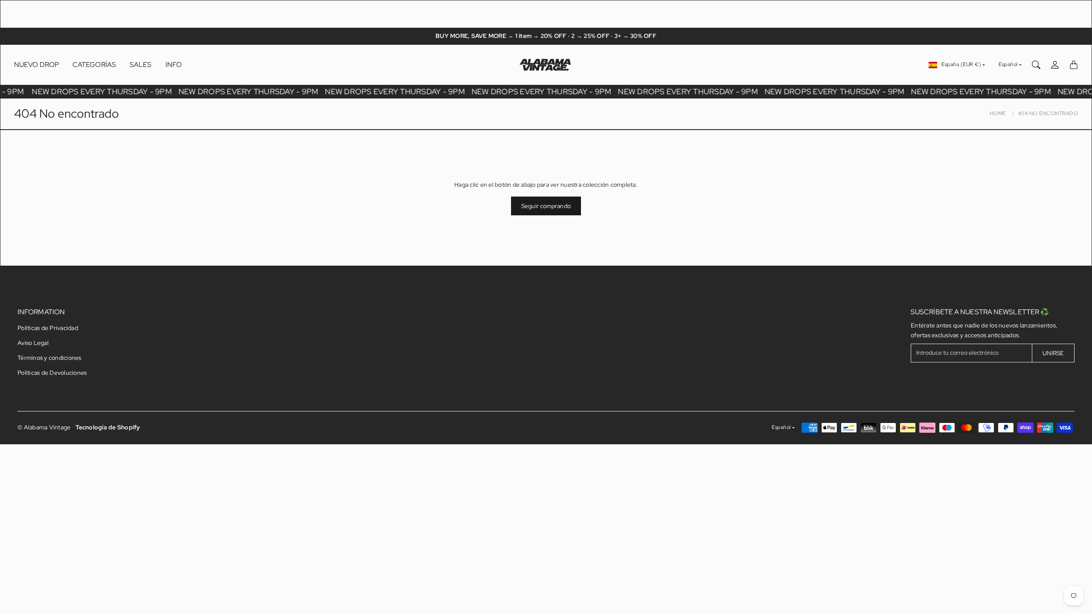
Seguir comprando (546, 206)
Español (1008, 64)
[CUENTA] (1055, 64)
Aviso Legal (33, 343)
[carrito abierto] (1073, 64)
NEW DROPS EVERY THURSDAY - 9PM (103, 91)
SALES (141, 64)
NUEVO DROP (36, 64)
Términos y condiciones (49, 358)
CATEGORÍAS (94, 64)
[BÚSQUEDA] (1036, 64)
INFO (174, 64)
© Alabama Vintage (43, 427)
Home (998, 113)
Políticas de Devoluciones (52, 373)
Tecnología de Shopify (108, 427)
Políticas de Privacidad (47, 328)
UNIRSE (1053, 353)
